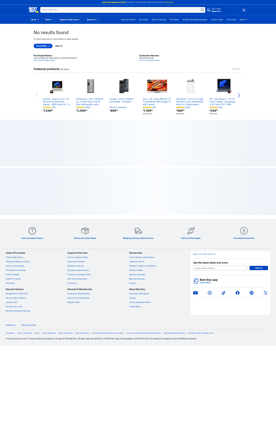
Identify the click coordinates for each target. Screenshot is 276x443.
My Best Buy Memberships (78, 251)
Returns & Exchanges (15, 224)
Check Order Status (14, 215)
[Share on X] (265, 250)
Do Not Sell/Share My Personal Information (108, 291)
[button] (35, 19)
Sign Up (258, 226)
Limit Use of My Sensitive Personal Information (143, 291)
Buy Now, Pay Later (14, 264)
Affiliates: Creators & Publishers (142, 224)
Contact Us (72, 241)
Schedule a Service (75, 224)
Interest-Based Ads (49, 291)
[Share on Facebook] (237, 250)
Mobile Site (10, 283)
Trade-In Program (13, 237)
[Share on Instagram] (209, 250)
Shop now (169, 2)
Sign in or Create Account (204, 212)
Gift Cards (10, 241)
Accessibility (10, 291)
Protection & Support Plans (79, 232)
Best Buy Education (137, 232)
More (242, 19)
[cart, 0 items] (244, 10)
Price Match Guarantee (16, 228)
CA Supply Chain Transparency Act (200, 291)
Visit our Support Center (77, 215)
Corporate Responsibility (140, 260)
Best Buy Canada (28, 283)
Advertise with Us (136, 219)
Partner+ (133, 241)
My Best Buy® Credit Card (17, 251)
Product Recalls (12, 232)
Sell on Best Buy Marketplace (141, 215)
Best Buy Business (137, 237)
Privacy (37, 291)
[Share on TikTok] (223, 250)
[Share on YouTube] (195, 250)
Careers (132, 256)
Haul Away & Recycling (77, 237)
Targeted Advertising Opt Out (174, 291)
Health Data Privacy (82, 291)
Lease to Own (11, 260)
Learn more (205, 240)
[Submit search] (202, 10)
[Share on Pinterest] (251, 250)
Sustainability (135, 264)
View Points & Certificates (78, 256)
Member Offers (73, 260)
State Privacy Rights (65, 291)
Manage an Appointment (78, 228)
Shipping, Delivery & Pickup (17, 219)
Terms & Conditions (24, 291)
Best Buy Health (136, 228)
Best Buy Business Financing (18, 269)
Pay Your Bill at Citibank (16, 256)
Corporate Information (139, 251)
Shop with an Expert (76, 219)
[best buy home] (34, 10)
